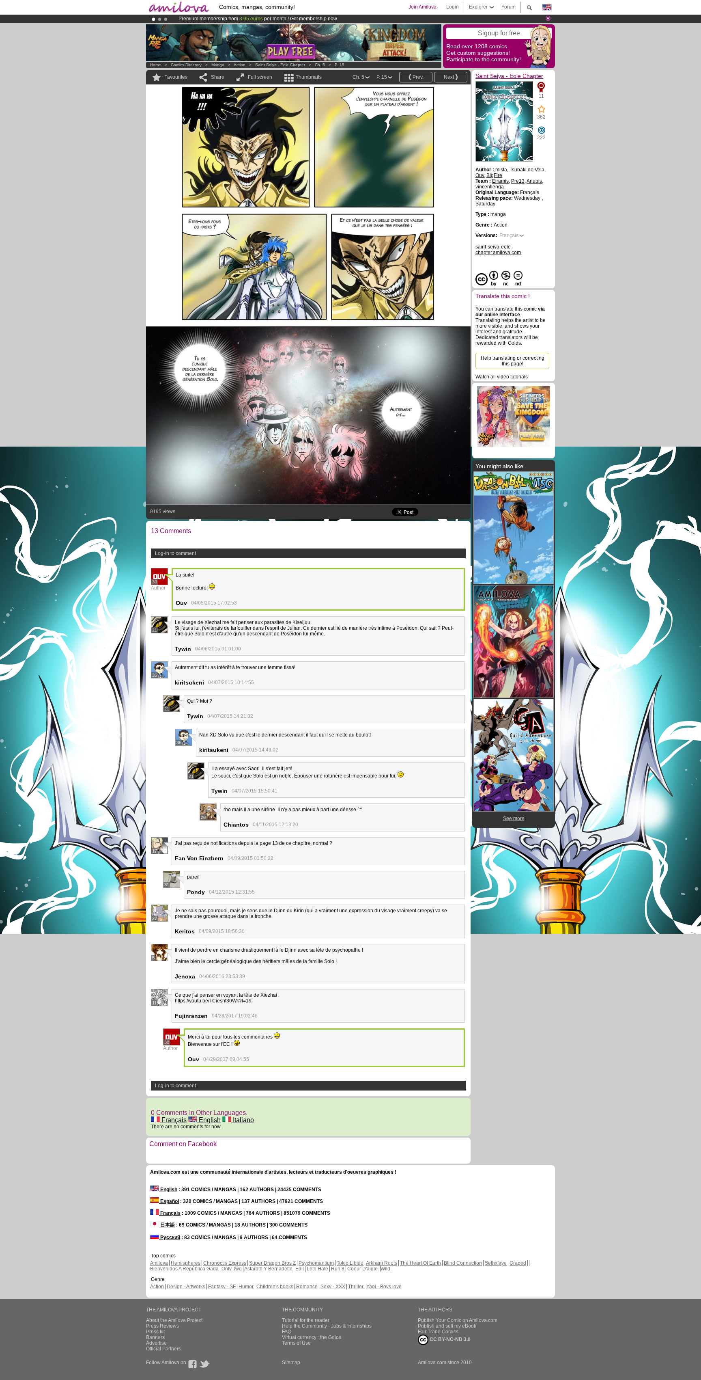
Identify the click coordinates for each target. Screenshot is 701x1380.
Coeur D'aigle (363, 1269)
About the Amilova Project (174, 1320)
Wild (385, 1269)
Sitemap (291, 1362)
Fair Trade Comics (438, 1332)
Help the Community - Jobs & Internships (327, 1326)
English (209, 1120)
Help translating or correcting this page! (512, 361)
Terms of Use (296, 1343)
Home (155, 65)
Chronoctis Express (224, 1263)
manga (217, 65)
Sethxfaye (496, 1263)
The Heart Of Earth (420, 1263)
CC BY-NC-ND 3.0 (449, 1339)
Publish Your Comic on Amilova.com (457, 1320)
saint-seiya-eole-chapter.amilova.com (498, 249)
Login (452, 7)
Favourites (175, 77)
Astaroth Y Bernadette (268, 1269)
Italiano (242, 1120)
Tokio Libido (350, 1263)
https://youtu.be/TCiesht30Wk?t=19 (213, 1001)
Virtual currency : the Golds (311, 1337)
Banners (155, 1337)
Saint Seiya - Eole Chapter (280, 65)
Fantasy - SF (222, 1286)
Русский (169, 1237)
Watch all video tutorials (501, 377)
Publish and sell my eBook (447, 1326)
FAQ (286, 1332)
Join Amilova (423, 7)
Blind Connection (463, 1263)
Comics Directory (186, 65)
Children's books (274, 1286)
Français (173, 1120)
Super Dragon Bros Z (272, 1263)
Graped (518, 1263)
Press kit (155, 1332)
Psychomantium (316, 1263)
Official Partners (163, 1349)
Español (169, 1201)
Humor (246, 1286)
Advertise (156, 1343)
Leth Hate (317, 1269)
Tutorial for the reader (305, 1320)
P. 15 (339, 65)
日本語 (167, 1225)
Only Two (231, 1269)
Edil (299, 1269)
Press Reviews (162, 1326)
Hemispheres (185, 1263)
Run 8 (337, 1269)
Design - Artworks (186, 1286)
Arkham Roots (381, 1263)
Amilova (159, 1263)
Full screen (260, 77)
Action (239, 65)
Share (217, 77)
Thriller (356, 1286)
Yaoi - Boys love (384, 1286)
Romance (307, 1286)
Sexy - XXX (332, 1286)
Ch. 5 (320, 65)
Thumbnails (309, 77)
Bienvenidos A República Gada (184, 1269)
